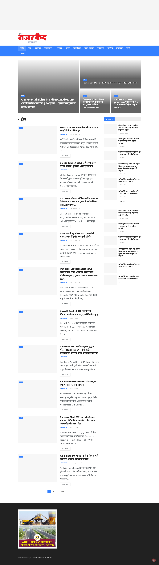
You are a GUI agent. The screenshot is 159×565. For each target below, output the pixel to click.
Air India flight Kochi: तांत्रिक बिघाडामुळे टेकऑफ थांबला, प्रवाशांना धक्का (79, 457)
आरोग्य (110, 48)
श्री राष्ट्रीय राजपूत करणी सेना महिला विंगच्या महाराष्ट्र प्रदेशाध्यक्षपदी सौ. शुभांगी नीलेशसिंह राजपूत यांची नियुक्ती (129, 167)
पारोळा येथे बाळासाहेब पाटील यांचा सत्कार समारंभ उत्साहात (129, 180)
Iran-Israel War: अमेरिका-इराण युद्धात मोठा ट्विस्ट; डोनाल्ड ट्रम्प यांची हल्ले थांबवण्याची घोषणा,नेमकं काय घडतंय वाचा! (79, 350)
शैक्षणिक (59, 48)
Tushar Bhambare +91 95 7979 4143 (42, 558)
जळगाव (38, 48)
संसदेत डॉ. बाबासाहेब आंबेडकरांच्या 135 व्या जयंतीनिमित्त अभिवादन (79, 129)
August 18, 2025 (74, 463)
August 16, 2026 (123, 146)
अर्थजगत (100, 48)
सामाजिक (77, 48)
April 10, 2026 (73, 241)
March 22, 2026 (74, 428)
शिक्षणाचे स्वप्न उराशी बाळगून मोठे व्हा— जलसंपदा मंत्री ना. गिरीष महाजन (129, 153)
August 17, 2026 (123, 133)
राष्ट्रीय (22, 48)
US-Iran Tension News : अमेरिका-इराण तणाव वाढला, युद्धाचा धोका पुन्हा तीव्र (78, 164)
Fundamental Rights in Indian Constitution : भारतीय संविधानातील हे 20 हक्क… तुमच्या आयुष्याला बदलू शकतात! (48, 103)
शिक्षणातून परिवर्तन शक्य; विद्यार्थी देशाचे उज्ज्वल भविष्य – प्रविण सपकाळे (128, 141)
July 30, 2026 (122, 174)
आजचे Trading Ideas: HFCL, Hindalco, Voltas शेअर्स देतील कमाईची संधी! (78, 235)
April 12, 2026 (73, 209)
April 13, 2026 (73, 170)
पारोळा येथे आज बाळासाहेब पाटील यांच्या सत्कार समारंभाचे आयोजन (128, 192)
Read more (65, 156)
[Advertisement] (79, 15)
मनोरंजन (119, 48)
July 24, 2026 (122, 185)
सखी (128, 48)
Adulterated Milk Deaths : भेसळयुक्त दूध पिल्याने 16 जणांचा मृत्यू (78, 383)
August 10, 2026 (123, 157)
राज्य (29, 48)
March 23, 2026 (74, 357)
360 (62, 491)
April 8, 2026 (73, 283)
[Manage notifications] (154, 560)
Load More (122, 201)
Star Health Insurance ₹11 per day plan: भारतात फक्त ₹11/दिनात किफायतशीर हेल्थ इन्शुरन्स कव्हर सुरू (126, 103)
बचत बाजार (89, 48)
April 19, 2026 (33, 112)
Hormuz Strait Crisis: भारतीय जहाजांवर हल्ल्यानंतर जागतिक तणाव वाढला (110, 83)
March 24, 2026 (74, 318)
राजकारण (48, 48)
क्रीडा (68, 48)
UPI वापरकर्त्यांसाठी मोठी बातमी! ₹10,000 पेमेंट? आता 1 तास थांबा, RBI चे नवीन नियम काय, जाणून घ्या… (79, 201)
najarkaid (25, 112)
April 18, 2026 (87, 87)
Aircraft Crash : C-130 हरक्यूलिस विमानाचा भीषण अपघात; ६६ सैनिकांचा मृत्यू (79, 312)
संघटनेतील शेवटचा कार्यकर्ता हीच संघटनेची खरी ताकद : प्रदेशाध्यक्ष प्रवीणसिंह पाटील (128, 127)
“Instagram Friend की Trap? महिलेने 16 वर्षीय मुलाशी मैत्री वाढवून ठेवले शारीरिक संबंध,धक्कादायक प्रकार (94, 103)
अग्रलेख (23, 54)
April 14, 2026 (73, 135)
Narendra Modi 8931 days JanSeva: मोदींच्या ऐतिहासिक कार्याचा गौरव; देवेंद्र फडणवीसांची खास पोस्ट (77, 420)
